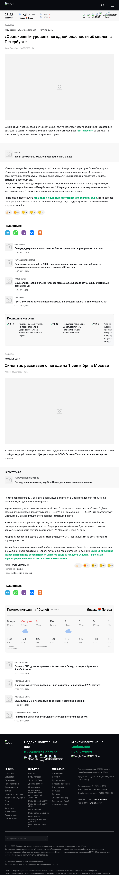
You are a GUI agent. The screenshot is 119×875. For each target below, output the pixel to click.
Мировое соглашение (38, 813)
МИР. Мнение (34, 809)
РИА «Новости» (85, 130)
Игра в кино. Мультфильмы (35, 791)
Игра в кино (34, 787)
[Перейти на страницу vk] (26, 757)
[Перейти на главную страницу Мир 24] (9, 5)
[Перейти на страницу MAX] (31, 757)
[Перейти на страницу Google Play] (78, 758)
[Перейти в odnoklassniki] (40, 233)
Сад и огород (11, 819)
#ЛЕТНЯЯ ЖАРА (46, 30)
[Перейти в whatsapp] (16, 233)
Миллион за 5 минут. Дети (38, 805)
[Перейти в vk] (32, 233)
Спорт (7, 801)
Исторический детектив (35, 796)
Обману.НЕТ (34, 816)
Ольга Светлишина (20, 565)
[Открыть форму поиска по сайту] (103, 5)
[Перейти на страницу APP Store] (94, 758)
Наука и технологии (14, 794)
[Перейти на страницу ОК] (37, 757)
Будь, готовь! (34, 777)
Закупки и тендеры (61, 798)
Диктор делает (35, 784)
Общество (9, 777)
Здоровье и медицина (15, 798)
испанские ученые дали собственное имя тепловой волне (65, 197)
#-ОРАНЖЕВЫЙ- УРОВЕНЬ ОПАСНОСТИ (21, 30)
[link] (17, 152)
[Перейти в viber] (24, 233)
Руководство (58, 780)
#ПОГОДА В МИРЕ (12, 359)
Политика (9, 773)
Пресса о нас (58, 787)
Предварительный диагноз (37, 820)
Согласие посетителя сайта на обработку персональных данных (31, 864)
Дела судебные (35, 780)
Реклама (56, 794)
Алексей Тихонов (100, 799)
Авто (7, 805)
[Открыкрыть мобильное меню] (112, 5)
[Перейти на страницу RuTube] (53, 757)
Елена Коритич (96, 803)
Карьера (56, 791)
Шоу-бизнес (10, 812)
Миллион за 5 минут (37, 801)
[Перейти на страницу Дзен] (48, 757)
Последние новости (20, 318)
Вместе (31, 773)
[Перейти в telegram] (7, 233)
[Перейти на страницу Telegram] (58, 757)
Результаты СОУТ (60, 801)
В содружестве (12, 787)
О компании (58, 773)
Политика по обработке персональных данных (24, 861)
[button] (7, 233)
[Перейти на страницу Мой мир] (42, 758)
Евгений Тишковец (23, 573)
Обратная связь (59, 805)
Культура (9, 808)
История (56, 777)
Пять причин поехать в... (38, 826)
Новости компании (61, 784)
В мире (8, 791)
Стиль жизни (11, 815)
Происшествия (12, 784)
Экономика (10, 780)
